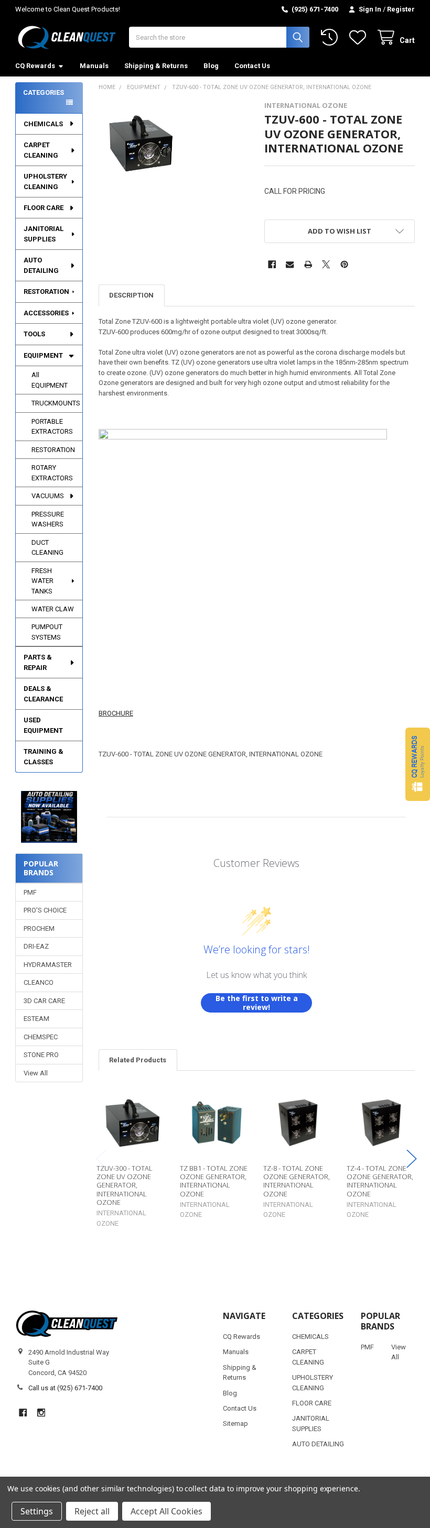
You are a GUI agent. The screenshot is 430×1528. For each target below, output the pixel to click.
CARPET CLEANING (41, 150)
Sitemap (235, 1423)
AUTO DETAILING (41, 265)
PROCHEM (39, 928)
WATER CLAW (52, 609)
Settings (36, 1511)
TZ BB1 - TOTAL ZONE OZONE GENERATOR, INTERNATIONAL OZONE (214, 1181)
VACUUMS (47, 496)
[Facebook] (272, 264)
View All (36, 1073)
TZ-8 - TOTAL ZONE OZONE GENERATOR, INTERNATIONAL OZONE (296, 1181)
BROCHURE (116, 713)
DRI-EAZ (36, 946)
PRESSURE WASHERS (47, 519)
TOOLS (34, 334)
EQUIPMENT (43, 355)
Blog (211, 66)
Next (411, 1159)
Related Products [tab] (137, 1060)
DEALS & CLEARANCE (43, 694)
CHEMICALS (43, 124)
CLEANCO (38, 982)
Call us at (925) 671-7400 (65, 1388)
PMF (30, 892)
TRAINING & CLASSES (43, 756)
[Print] (308, 264)
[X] (326, 264)
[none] (141, 143)
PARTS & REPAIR (38, 662)
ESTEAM (36, 1019)
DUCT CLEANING (47, 547)
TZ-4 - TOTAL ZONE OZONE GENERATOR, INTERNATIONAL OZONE (380, 1181)
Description (131, 295)
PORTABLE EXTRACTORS (52, 426)
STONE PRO (41, 1055)
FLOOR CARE (43, 208)
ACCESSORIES (46, 313)
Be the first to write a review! (257, 1003)
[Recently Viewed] (331, 37)
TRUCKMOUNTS (55, 403)
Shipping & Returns (156, 66)
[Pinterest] (344, 264)
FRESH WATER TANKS (42, 581)
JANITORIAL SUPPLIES (43, 234)
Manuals (94, 66)
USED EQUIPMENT (43, 725)
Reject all (92, 1511)
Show (417, 763)
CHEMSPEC (41, 1037)
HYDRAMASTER (48, 965)
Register (401, 9)
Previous (101, 1159)
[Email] (289, 264)
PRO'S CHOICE (45, 910)
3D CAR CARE (44, 1001)
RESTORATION (46, 291)
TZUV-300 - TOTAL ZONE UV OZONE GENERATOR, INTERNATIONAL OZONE (124, 1185)
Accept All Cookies (166, 1511)
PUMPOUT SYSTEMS (46, 632)
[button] (49, 817)
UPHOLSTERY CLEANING (45, 181)
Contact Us (252, 66)
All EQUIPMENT (49, 380)
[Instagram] (41, 1412)
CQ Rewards (35, 66)
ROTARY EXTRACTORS (52, 473)
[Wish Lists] (359, 37)
